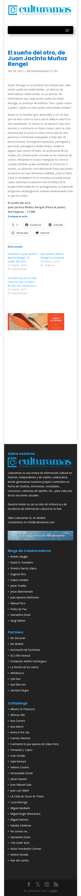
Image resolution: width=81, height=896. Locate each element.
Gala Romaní (18, 761)
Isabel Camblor (19, 580)
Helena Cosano (19, 767)
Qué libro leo (18, 684)
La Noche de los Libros (24, 667)
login (53, 891)
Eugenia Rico (18, 574)
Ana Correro (17, 721)
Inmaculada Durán (21, 773)
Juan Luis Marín (19, 790)
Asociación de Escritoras (25, 649)
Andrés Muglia (19, 556)
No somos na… (19, 831)
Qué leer (15, 679)
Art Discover (17, 638)
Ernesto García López (23, 568)
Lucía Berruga (18, 802)
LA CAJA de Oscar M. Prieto (27, 796)
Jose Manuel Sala (20, 784)
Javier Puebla (18, 585)
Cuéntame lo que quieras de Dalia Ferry (34, 744)
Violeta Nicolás (19, 854)
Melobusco (17, 673)
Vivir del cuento (19, 860)
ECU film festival (20, 655)
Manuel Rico (17, 603)
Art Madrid (16, 644)
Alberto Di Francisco (22, 709)
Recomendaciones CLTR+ (42, 71)
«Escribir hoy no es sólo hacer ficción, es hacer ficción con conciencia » (22, 281)
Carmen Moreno (20, 738)
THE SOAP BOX (19, 843)
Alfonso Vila (17, 715)
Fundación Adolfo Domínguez (28, 661)
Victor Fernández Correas (25, 848)
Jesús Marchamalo (21, 591)
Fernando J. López (21, 750)
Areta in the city (19, 732)
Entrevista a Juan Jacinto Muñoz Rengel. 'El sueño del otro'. (22, 257)
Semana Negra (19, 690)
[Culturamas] (40, 468)
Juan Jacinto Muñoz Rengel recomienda (52, 255)
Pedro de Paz (18, 609)
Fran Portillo (17, 755)
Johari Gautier (18, 779)
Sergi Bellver (17, 620)
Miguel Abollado (20, 808)
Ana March (17, 726)
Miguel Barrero (19, 819)
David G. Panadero (21, 562)
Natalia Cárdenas (20, 825)
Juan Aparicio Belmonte (24, 597)
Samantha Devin (20, 615)
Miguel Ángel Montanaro (25, 814)
